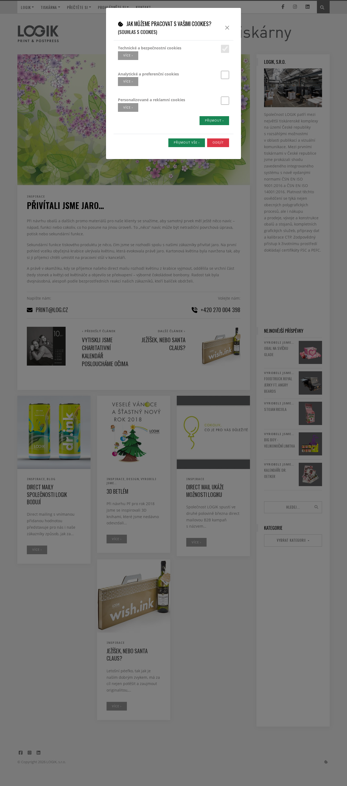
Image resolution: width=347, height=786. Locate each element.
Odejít (218, 142)
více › (128, 55)
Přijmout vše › (187, 142)
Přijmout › (214, 120)
